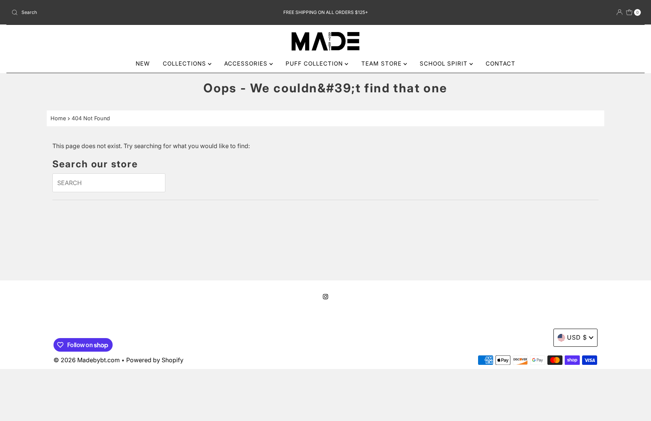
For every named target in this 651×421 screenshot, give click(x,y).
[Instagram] (325, 297)
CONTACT (500, 63)
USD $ (577, 337)
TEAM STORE (382, 63)
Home (58, 118)
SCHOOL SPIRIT (444, 63)
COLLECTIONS (185, 63)
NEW (143, 63)
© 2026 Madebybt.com (86, 360)
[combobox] (112, 12)
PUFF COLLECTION (315, 63)
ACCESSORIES (246, 63)
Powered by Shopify (154, 360)
